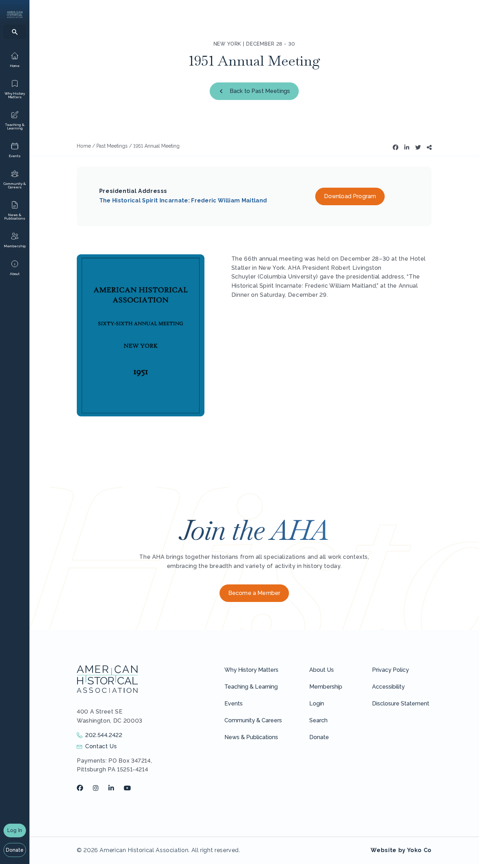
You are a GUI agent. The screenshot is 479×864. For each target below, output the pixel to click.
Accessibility (388, 686)
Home (84, 146)
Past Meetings (112, 146)
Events (233, 703)
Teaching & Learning (251, 686)
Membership (325, 686)
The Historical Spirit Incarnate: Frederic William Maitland (183, 200)
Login (316, 703)
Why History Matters (251, 670)
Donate (15, 850)
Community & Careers (253, 720)
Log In (14, 830)
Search (318, 720)
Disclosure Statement (400, 703)
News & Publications (251, 737)
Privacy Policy (390, 670)
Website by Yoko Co (401, 850)
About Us (321, 670)
